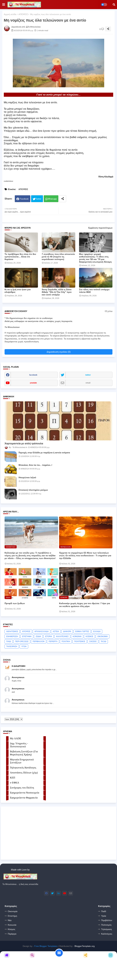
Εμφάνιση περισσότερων (100, 228)
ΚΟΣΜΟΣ (89, 636)
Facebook (24, 199)
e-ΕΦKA (14, 782)
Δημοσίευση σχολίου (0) (59, 351)
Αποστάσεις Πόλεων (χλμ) (24, 772)
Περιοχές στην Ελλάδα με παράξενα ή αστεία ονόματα (44, 452)
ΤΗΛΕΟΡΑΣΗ (11, 646)
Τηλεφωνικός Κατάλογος (23, 767)
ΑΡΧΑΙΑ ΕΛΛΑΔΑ (41, 631)
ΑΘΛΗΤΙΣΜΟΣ (12, 631)
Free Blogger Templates (45, 946)
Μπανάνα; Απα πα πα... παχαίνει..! (35, 465)
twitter (88, 375)
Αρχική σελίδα (10, 14)
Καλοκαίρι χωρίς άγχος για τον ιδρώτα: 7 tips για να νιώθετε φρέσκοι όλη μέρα (84, 604)
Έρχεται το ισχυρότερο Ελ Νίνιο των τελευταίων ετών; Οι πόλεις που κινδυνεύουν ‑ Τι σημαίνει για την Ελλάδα (85, 555)
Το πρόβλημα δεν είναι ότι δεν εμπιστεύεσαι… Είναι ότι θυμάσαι (20, 256)
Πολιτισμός (106, 925)
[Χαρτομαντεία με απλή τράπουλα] (58, 420)
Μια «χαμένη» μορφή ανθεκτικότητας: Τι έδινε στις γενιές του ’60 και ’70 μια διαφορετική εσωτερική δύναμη (95, 258)
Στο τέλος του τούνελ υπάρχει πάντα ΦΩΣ (94, 290)
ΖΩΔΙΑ (38, 636)
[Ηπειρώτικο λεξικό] (11, 481)
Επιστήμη (12, 916)
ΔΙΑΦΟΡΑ (67, 631)
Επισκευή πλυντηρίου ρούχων (33, 490)
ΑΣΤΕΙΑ (56, 631)
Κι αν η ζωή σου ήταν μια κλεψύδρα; (18, 290)
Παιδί (103, 911)
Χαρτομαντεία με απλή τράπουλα (24, 443)
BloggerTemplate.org (84, 946)
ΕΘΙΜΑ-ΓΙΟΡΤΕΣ (82, 631)
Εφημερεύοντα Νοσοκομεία (24, 792)
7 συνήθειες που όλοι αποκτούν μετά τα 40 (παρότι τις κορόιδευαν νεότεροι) (58, 256)
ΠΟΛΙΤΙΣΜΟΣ (79, 641)
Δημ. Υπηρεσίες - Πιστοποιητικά (19, 745)
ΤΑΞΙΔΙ (103, 641)
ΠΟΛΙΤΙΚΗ (66, 641)
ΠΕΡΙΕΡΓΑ (53, 641)
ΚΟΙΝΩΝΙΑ (77, 636)
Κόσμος (11, 929)
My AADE (15, 738)
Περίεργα (12, 934)
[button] (114, 5)
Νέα (9, 920)
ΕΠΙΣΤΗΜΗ (27, 636)
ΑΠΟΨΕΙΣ (23, 14)
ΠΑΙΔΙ (8, 641)
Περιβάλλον (106, 920)
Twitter (38, 199)
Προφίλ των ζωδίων (15, 603)
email (88, 383)
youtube (33, 383)
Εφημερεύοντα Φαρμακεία (24, 797)
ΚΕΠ (12, 777)
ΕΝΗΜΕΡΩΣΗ (12, 636)
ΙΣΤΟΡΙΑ (48, 636)
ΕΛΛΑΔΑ (97, 631)
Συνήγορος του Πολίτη (22, 787)
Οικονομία (12, 911)
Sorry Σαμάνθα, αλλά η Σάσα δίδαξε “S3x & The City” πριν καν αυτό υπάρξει (57, 292)
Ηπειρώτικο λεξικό (27, 477)
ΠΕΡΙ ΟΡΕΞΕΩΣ (21, 641)
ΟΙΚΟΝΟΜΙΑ (102, 636)
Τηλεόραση (106, 929)
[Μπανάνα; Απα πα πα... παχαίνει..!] (11, 469)
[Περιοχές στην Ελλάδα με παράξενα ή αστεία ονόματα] (11, 456)
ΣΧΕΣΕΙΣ (93, 641)
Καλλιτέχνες (106, 934)
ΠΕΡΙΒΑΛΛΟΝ (38, 641)
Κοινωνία (12, 925)
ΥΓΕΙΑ (24, 646)
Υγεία (103, 916)
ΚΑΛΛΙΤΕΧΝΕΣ (62, 636)
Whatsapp (52, 199)
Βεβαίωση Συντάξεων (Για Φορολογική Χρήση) (24, 753)
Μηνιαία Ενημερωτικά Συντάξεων (22, 761)
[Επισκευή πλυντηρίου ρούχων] (11, 494)
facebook (33, 375)
